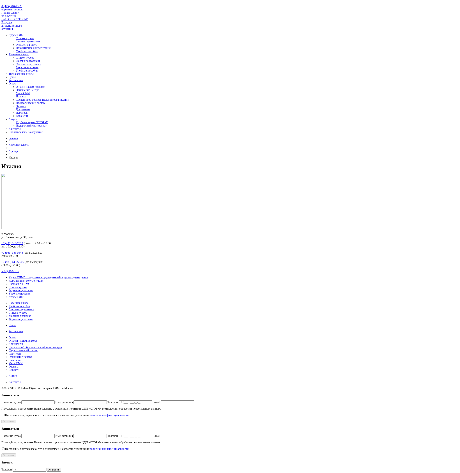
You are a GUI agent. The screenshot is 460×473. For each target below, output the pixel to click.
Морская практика (27, 67)
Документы (23, 109)
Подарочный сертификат (31, 125)
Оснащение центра (27, 89)
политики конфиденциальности (109, 415)
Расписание (16, 80)
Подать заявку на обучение (10, 14)
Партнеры (22, 112)
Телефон (112, 402)
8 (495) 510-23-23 (11, 6)
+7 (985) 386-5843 (12, 252)
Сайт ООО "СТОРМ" (14, 19)
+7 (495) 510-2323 (12, 243)
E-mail (156, 402)
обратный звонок (12, 9)
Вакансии (22, 115)
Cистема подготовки (28, 64)
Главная (13, 138)
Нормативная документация (33, 47)
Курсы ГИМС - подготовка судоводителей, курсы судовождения (48, 277)
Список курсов (25, 38)
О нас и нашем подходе (30, 86)
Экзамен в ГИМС (26, 44)
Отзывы (21, 106)
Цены (12, 77)
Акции (13, 119)
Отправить (8, 421)
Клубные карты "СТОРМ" (32, 122)
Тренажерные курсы (21, 73)
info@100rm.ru (10, 271)
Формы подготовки (28, 41)
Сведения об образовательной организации (42, 99)
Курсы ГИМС (17, 34)
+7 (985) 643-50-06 (12, 261)
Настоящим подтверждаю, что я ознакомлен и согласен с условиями (67, 415)
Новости (21, 96)
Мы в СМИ (23, 93)
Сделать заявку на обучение (26, 132)
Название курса (11, 402)
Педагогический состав (30, 102)
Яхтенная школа (19, 54)
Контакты (15, 128)
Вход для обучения (11, 25)
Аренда (13, 151)
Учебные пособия (27, 51)
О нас (12, 83)
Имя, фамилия (64, 402)
